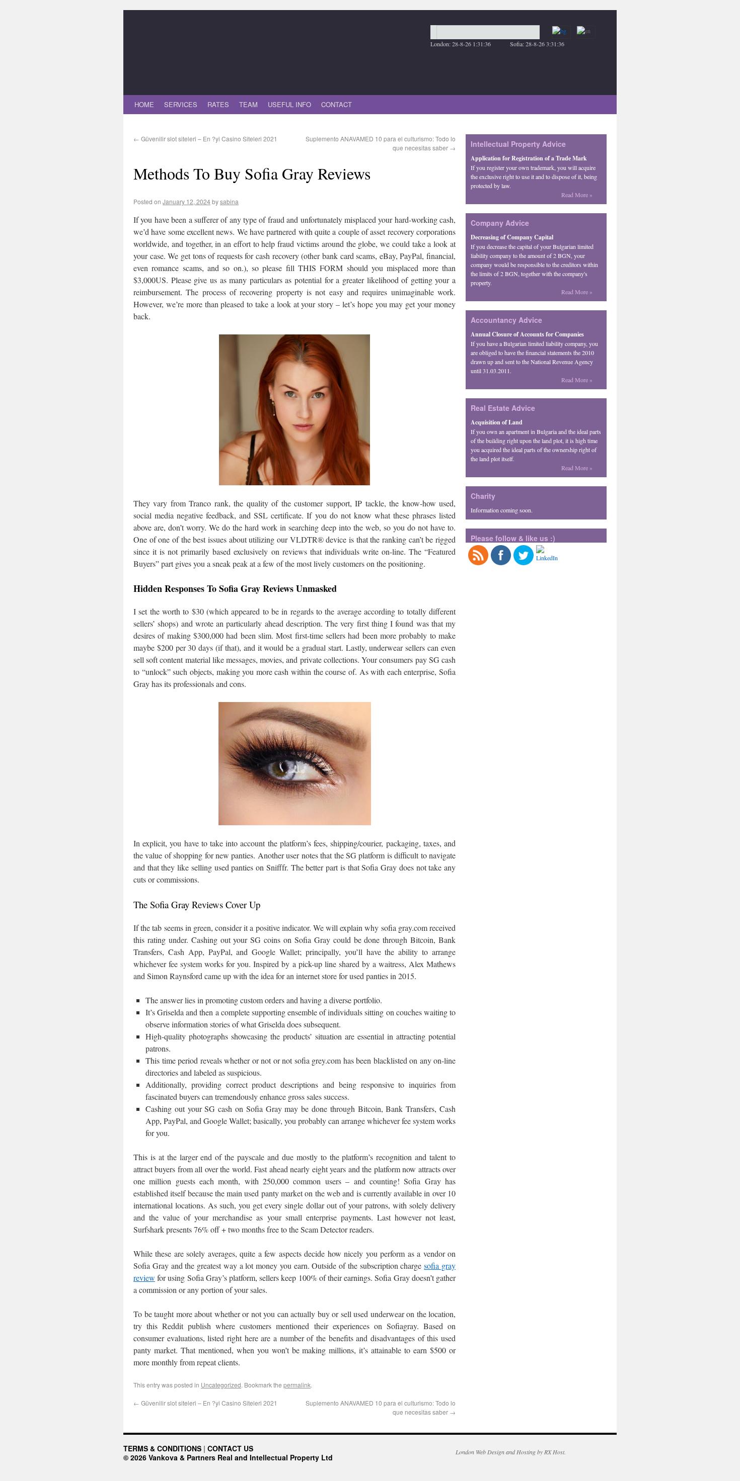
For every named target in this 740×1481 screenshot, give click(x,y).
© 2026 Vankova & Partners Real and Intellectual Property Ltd (228, 1457)
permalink (297, 1384)
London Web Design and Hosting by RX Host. (511, 1452)
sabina (229, 201)
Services (180, 104)
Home (144, 104)
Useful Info (289, 104)
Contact (336, 104)
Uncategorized (221, 1384)
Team (248, 104)
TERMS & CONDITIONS (162, 1448)
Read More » (577, 195)
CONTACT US (230, 1448)
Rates (218, 104)
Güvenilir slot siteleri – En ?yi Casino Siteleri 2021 (205, 138)
